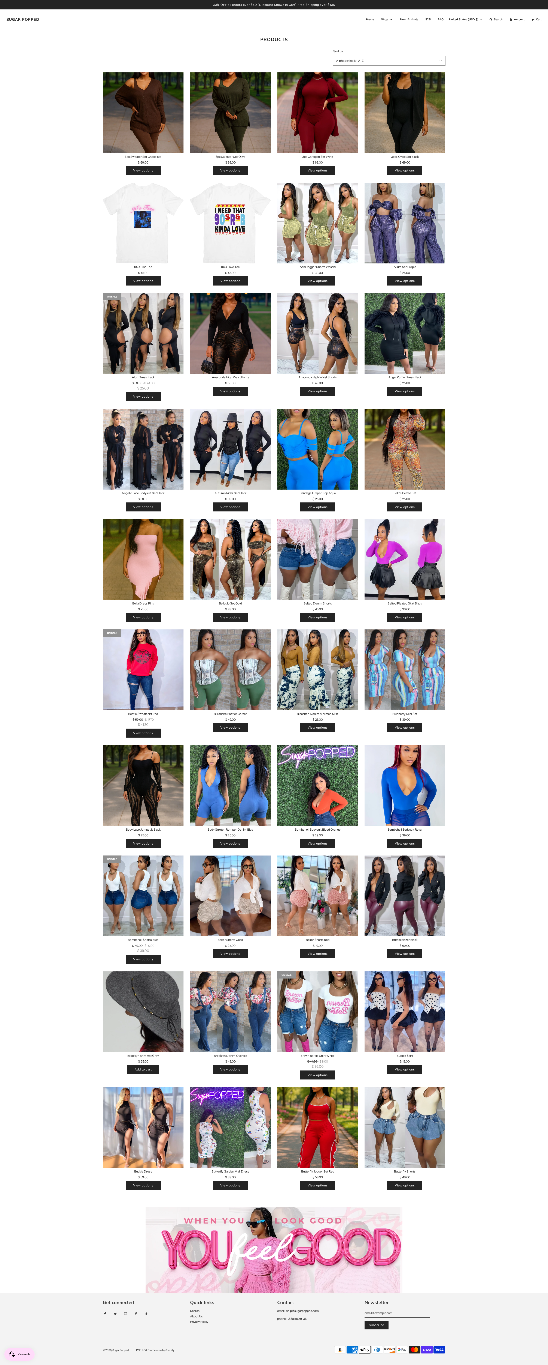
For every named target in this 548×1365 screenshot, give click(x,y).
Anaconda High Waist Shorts (317, 377)
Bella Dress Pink (143, 603)
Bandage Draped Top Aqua (318, 493)
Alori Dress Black (143, 377)
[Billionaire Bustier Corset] (230, 669)
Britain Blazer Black (404, 940)
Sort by (338, 51)
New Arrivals (409, 19)
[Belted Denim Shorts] (317, 559)
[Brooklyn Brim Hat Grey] (143, 1011)
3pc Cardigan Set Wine (317, 157)
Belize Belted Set (404, 493)
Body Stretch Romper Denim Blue (230, 829)
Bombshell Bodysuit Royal (404, 829)
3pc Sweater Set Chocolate (143, 157)
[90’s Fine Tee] (143, 223)
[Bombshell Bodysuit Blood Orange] (317, 785)
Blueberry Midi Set (404, 714)
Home (370, 19)
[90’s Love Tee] (230, 223)
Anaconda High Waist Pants (230, 377)
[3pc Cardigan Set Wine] (317, 112)
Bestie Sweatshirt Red (143, 714)
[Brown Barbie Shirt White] (317, 1011)
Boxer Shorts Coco (230, 940)
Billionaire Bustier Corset (230, 714)
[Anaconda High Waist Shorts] (317, 333)
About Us (196, 1316)
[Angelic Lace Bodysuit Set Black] (143, 449)
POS (138, 1350)
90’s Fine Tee (143, 267)
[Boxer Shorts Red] (317, 896)
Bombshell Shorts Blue (143, 940)
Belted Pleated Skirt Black (405, 603)
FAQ (441, 19)
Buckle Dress (143, 1171)
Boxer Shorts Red (317, 940)
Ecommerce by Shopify (160, 1350)
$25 (428, 19)
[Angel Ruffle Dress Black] (405, 333)
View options (143, 170)
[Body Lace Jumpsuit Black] (143, 785)
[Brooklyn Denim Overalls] (230, 1011)
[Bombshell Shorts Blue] (143, 896)
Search (195, 1311)
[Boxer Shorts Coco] (230, 896)
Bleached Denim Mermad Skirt (317, 714)
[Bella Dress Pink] (143, 559)
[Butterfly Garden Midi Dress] (230, 1127)
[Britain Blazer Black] (405, 896)
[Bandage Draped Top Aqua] (317, 449)
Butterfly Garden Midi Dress (230, 1171)
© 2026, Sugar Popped (116, 1350)
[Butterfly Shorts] (405, 1127)
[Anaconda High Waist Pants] (230, 333)
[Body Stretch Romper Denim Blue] (230, 785)
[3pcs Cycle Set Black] (405, 112)
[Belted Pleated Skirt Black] (405, 559)
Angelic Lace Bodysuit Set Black (143, 493)
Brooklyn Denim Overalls (230, 1056)
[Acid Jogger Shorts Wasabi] (317, 223)
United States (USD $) (464, 19)
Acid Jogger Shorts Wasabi (318, 267)
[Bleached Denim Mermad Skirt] (317, 669)
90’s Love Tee (230, 267)
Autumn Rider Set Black (230, 493)
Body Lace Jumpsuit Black (143, 829)
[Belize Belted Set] (405, 449)
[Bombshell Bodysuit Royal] (405, 785)
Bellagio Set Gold (230, 603)
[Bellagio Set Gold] (230, 559)
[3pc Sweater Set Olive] (230, 112)
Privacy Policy (199, 1322)
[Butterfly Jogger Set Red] (317, 1127)
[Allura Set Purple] (405, 223)
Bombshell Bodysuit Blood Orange (318, 829)
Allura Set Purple (405, 267)
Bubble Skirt (405, 1056)
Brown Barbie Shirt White (318, 1056)
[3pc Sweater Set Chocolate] (143, 112)
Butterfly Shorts (404, 1171)
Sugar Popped (22, 19)
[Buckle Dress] (143, 1127)
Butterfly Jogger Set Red (317, 1171)
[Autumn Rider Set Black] (230, 449)
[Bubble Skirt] (405, 1011)
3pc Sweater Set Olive (230, 157)
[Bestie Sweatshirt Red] (143, 669)
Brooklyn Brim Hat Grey (143, 1056)
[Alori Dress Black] (143, 333)
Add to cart (143, 1069)
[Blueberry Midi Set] (405, 669)
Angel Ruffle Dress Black (404, 377)
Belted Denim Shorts (318, 603)
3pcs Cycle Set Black (405, 157)
